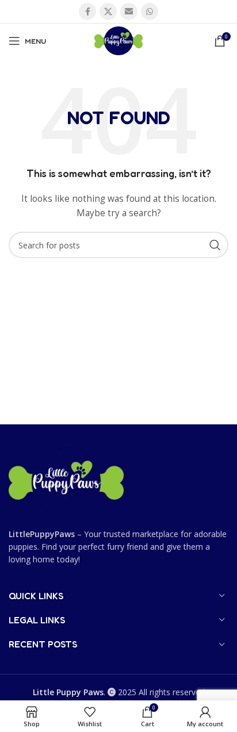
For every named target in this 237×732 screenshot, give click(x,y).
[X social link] (108, 11)
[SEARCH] (215, 245)
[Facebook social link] (87, 11)
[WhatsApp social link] (149, 11)
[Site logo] (118, 40)
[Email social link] (128, 11)
